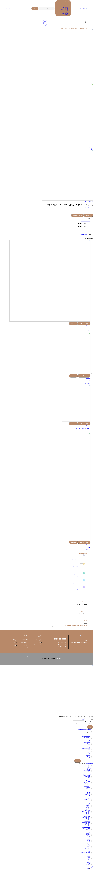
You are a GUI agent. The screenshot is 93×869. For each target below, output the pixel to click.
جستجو (34, 8)
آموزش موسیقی (87, 770)
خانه (86, 28)
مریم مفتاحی (87, 549)
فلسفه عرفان (87, 848)
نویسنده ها (88, 749)
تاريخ (89, 798)
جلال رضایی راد (86, 207)
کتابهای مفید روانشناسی (85, 852)
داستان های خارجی (86, 828)
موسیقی (88, 862)
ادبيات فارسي (87, 780)
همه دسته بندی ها (86, 765)
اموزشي (88, 790)
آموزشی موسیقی (86, 776)
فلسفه (89, 847)
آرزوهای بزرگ (75, 581)
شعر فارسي (87, 842)
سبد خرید (88, 744)
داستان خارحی (87, 818)
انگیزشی (88, 793)
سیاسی (88, 840)
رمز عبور (90, 723)
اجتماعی (88, 777)
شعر (89, 841)
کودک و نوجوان (87, 854)
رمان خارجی (87, 829)
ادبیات (89, 781)
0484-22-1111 (60, 639)
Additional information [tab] (85, 224)
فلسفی (88, 850)
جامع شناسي (87, 805)
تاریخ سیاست (87, 801)
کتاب (89, 851)
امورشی (88, 789)
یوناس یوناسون (84, 230)
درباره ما (88, 743)
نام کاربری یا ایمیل (89, 721)
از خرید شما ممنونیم (86, 736)
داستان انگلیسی (87, 807)
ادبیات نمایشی (87, 788)
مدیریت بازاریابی (75, 557)
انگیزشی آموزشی (86, 794)
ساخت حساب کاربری (86, 718)
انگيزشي (88, 792)
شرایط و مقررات (86, 745)
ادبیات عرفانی (87, 783)
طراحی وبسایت (58, 658)
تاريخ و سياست (87, 799)
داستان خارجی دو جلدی (85, 817)
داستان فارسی (87, 821)
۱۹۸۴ (89, 328)
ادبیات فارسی (87, 784)
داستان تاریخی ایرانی (86, 811)
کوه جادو (88, 380)
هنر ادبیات (88, 864)
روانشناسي (88, 834)
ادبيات (89, 778)
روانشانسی (88, 833)
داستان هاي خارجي (86, 827)
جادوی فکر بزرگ (74, 574)
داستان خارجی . (87, 816)
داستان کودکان (87, 823)
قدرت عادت (75, 589)
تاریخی (89, 804)
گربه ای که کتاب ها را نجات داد (82, 428)
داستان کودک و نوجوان (85, 822)
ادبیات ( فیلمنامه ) (86, 782)
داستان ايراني (87, 808)
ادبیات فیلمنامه (87, 786)
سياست (88, 837)
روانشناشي (88, 835)
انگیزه (89, 795)
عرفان (89, 845)
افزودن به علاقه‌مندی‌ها (77, 215)
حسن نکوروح (87, 383)
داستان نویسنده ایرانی (85, 825)
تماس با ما (88, 740)
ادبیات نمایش (87, 787)
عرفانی (88, 846)
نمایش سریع (73, 323)
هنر (89, 863)
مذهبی (89, 858)
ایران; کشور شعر (86, 737)
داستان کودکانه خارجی (85, 824)
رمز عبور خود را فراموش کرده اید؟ (85, 729)
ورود (90, 726)
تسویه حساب (87, 739)
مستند (89, 859)
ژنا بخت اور (75, 576)
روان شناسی (87, 831)
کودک (89, 853)
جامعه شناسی (87, 806)
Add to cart (88, 215)
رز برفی (88, 547)
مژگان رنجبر (87, 430)
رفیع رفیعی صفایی (74, 591)
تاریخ (89, 800)
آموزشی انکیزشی (86, 773)
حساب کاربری (87, 742)
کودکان (88, 856)
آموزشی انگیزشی (86, 775)
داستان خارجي (87, 812)
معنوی (89, 860)
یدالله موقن (75, 568)
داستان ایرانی (87, 810)
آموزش (88, 769)
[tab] (45, 221)
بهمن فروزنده (75, 559)
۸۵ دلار (89, 767)
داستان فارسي (87, 819)
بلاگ (89, 738)
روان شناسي (87, 830)
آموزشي (88, 771)
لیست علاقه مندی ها (86, 748)
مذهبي (89, 857)
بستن (88, 868)
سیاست (88, 839)
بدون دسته (88, 796)
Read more (88, 325)
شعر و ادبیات (87, 843)
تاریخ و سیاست (87, 802)
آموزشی (88, 772)
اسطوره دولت (75, 566)
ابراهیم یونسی (75, 583)
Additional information (85, 221)
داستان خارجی (82, 28)
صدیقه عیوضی (87, 330)
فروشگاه (88, 746)
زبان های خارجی (87, 836)
